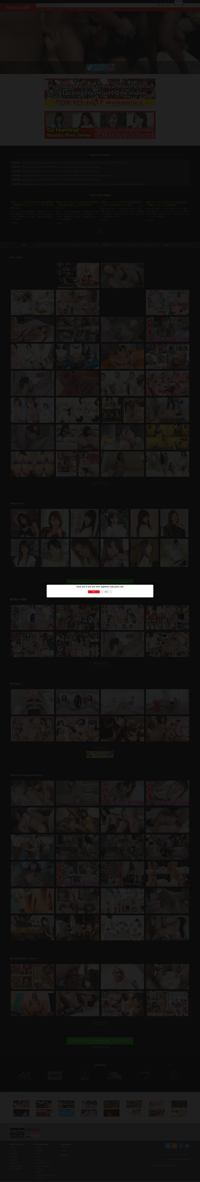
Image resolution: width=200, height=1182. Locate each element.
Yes (94, 592)
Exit (106, 592)
